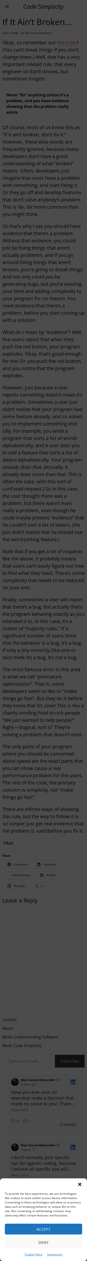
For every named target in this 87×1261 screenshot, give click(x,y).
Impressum (54, 1254)
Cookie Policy (33, 1254)
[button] (79, 1184)
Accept (43, 1229)
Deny (43, 1242)
